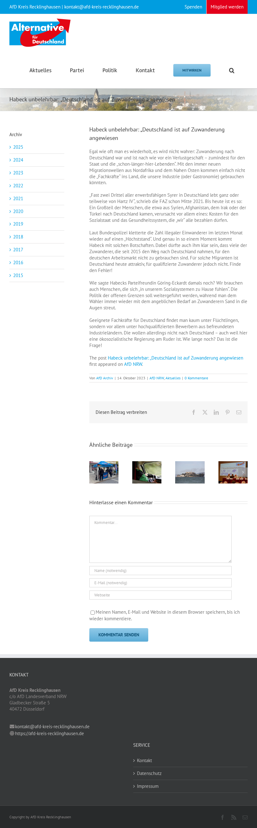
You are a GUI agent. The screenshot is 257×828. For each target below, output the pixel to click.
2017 (18, 250)
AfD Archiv (104, 378)
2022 (18, 186)
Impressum (148, 786)
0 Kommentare (196, 378)
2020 (18, 211)
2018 (18, 237)
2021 (18, 198)
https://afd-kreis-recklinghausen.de (49, 733)
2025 (18, 147)
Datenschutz (149, 773)
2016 (18, 262)
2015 (18, 275)
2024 (18, 160)
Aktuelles (173, 378)
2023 (18, 173)
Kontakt (144, 760)
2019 (18, 224)
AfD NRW (133, 364)
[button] (232, 69)
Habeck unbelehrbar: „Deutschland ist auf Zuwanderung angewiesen (175, 358)
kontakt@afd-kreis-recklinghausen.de (52, 726)
